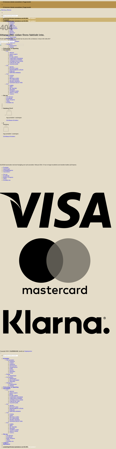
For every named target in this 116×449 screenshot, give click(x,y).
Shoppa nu (9, 383)
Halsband (12, 364)
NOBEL (11, 424)
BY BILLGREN (13, 395)
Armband (12, 23)
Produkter (6, 20)
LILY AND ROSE (14, 418)
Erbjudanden (13, 384)
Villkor (5, 178)
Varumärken (6, 171)
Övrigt (11, 373)
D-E (7, 404)
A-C (7, 390)
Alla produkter (10, 360)
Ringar (8, 374)
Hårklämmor (12, 40)
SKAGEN (12, 428)
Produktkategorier (8, 170)
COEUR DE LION (14, 401)
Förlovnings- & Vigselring (10, 387)
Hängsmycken (13, 28)
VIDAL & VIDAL (13, 431)
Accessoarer (9, 377)
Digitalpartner (28, 351)
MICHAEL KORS (14, 417)
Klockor (11, 370)
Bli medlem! (32, 18)
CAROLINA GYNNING (15, 398)
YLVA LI (11, 432)
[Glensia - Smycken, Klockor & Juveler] (5, 10)
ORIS (11, 425)
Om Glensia (9, 435)
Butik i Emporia (10, 438)
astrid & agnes (13, 393)
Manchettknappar (14, 380)
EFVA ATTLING (13, 407)
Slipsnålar (12, 42)
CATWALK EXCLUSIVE (16, 400)
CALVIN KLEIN (13, 402)
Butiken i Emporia (8, 177)
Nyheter (11, 385)
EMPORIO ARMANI (15, 411)
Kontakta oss (6, 180)
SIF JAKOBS (13, 427)
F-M (7, 412)
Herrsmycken (13, 27)
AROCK (11, 391)
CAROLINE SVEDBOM (16, 397)
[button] (6, 444)
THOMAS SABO (14, 430)
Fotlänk (11, 363)
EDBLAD (12, 410)
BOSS (11, 394)
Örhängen (12, 32)
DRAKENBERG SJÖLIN (16, 408)
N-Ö (7, 422)
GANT (11, 415)
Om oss (5, 174)
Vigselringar (12, 37)
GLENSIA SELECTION (15, 421)
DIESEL (11, 405)
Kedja (11, 368)
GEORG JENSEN (14, 420)
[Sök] (3, 17)
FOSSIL (11, 414)
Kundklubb (6, 176)
